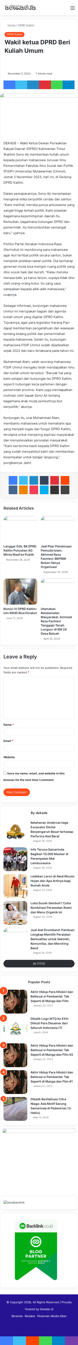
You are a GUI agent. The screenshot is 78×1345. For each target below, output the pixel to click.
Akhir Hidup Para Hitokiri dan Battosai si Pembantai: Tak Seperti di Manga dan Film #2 (52, 1050)
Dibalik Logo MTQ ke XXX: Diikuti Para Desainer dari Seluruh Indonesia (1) (50, 1023)
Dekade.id (46, 1309)
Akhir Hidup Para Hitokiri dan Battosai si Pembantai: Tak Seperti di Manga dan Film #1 (52, 1076)
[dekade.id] (20, 7)
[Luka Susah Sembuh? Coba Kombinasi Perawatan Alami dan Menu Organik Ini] (15, 913)
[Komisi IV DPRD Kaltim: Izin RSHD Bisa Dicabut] (20, 592)
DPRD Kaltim (26, 25)
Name (8, 724)
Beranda (17, 1316)
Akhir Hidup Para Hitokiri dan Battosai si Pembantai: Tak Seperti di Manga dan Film (52, 996)
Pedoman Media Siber (52, 1316)
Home (11, 25)
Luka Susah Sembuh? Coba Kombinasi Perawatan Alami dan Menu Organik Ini (51, 907)
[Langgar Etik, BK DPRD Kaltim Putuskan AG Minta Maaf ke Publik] (20, 529)
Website (9, 757)
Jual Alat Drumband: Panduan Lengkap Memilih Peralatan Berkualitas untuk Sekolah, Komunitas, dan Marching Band (53, 939)
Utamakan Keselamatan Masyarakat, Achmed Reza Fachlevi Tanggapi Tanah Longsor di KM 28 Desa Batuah (56, 621)
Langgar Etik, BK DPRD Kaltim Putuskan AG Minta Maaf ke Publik (19, 550)
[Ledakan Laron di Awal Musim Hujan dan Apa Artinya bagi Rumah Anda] (15, 886)
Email (8, 741)
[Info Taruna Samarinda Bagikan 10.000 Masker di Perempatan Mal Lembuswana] (15, 859)
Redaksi (30, 1316)
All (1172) (39, 963)
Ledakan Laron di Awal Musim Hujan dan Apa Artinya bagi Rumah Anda (53, 880)
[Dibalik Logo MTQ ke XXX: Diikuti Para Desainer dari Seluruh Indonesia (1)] (15, 1028)
